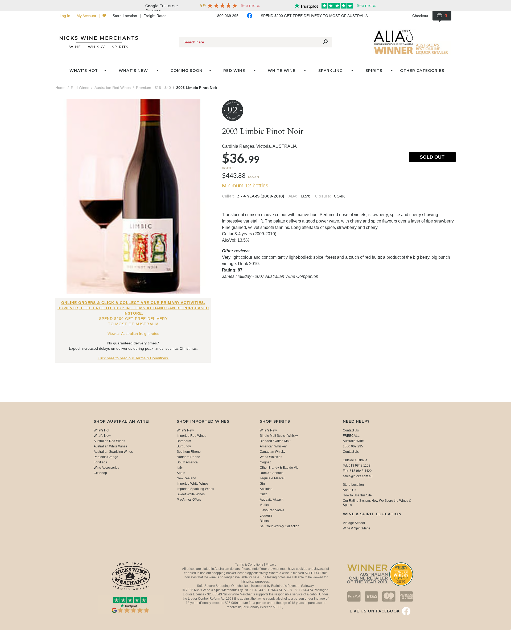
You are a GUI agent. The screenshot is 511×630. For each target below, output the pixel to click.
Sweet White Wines (191, 494)
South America (187, 462)
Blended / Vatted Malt (275, 441)
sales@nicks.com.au (358, 476)
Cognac (265, 462)
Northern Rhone (188, 457)
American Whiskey (273, 446)
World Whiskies (271, 457)
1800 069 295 (226, 16)
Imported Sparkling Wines (195, 489)
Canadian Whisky (272, 452)
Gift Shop (100, 473)
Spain (181, 473)
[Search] (325, 42)
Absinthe (266, 489)
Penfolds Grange (106, 457)
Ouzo (263, 494)
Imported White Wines (192, 483)
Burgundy (184, 446)
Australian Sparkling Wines (113, 452)
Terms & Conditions (249, 564)
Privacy (271, 564)
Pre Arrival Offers (189, 499)
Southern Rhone (189, 452)
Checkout (420, 16)
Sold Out (432, 157)
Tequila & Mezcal (272, 478)
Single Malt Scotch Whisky (279, 436)
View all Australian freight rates (133, 333)
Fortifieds (100, 462)
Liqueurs (266, 515)
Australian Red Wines (109, 441)
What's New (102, 436)
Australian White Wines (110, 446)
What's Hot (83, 70)
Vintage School (354, 523)
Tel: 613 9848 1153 (356, 465)
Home (60, 87)
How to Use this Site (357, 495)
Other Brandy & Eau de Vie (279, 468)
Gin (262, 483)
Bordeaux (184, 441)
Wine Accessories (106, 468)
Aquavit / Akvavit (271, 499)
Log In (65, 16)
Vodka (264, 505)
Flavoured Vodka (272, 510)
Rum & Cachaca (271, 473)
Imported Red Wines (191, 436)
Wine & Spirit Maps (356, 528)
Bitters (264, 521)
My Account (87, 16)
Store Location (125, 16)
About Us (349, 490)
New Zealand (186, 478)
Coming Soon (187, 70)
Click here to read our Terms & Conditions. (133, 358)
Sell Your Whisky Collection (279, 526)
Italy (180, 468)
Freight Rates (155, 16)
